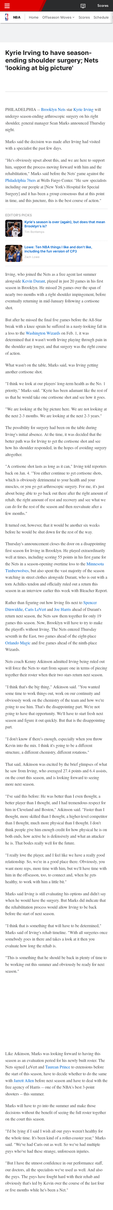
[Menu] (7, 6)
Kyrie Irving (83, 109)
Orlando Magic (17, 642)
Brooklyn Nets (53, 109)
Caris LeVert (35, 609)
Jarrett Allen (24, 1080)
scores (103, 6)
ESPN (28, 6)
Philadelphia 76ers (20, 180)
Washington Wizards (43, 333)
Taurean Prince (57, 1067)
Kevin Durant (33, 281)
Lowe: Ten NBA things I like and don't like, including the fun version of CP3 (58, 249)
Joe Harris (62, 609)
